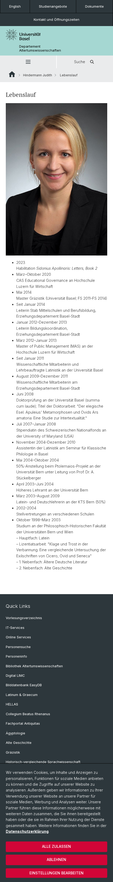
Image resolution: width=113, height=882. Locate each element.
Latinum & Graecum (22, 695)
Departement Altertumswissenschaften (40, 48)
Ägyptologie (15, 733)
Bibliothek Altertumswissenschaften (34, 666)
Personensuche (18, 647)
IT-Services (15, 628)
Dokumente (94, 6)
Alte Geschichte (19, 743)
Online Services (18, 637)
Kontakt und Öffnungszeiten (56, 19)
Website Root (12, 74)
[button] (28, 62)
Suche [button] (79, 61)
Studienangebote (53, 6)
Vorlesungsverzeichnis (24, 618)
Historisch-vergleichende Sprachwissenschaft (43, 762)
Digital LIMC (15, 676)
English (15, 6)
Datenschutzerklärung (27, 831)
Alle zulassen (56, 846)
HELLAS (12, 704)
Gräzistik (13, 752)
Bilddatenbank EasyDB (24, 685)
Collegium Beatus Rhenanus (28, 714)
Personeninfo (16, 656)
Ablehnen (56, 859)
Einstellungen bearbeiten (56, 873)
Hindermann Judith (37, 75)
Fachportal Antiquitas (23, 723)
